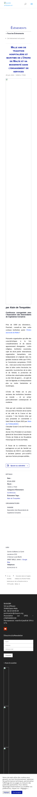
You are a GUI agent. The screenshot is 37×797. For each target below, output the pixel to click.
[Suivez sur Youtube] (5, 628)
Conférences (11, 493)
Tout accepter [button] (17, 792)
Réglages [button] (6, 792)
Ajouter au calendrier (17, 466)
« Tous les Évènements (15, 33)
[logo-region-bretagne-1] (6, 705)
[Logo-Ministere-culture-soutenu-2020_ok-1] (6, 747)
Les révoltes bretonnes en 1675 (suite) (10, 580)
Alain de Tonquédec (13, 498)
